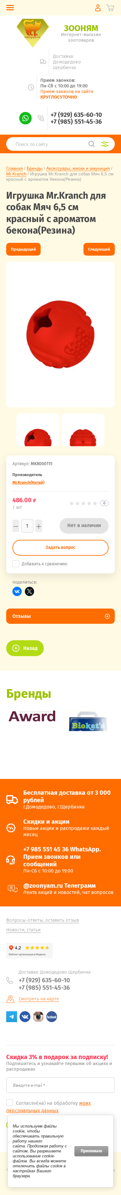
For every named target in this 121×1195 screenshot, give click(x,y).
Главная (14, 168)
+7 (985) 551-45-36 (76, 121)
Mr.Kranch (16, 173)
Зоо (81, 28)
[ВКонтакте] (17, 591)
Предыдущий (23, 249)
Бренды (35, 168)
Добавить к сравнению (44, 564)
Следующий (99, 249)
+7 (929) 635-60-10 (76, 114)
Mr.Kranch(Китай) (28, 482)
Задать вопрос (60, 547)
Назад (30, 648)
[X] (29, 591)
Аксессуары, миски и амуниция (78, 168)
